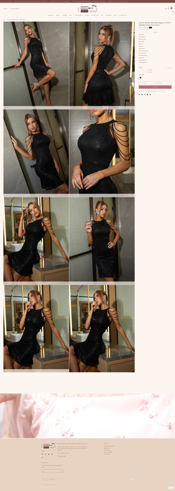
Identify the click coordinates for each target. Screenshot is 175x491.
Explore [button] (43, 450)
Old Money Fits (95, 15)
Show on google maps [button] (61, 456)
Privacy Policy (107, 450)
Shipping (140, 29)
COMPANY (106, 443)
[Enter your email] (61, 471)
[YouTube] (49, 454)
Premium (87, 15)
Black (140, 77)
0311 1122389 (59, 450)
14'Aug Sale (50, 15)
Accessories (108, 15)
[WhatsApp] (148, 94)
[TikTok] (43, 457)
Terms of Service (107, 454)
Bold (102, 15)
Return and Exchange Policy (109, 446)
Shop (70, 15)
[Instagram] (46, 454)
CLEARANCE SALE (123, 15)
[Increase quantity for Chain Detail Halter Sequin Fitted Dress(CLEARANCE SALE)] (144, 83)
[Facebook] (139, 94)
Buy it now (155, 87)
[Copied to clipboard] (150, 94)
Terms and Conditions (108, 452)
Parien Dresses (78, 15)
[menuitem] (51, 15)
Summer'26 (64, 15)
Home (4, 19)
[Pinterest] (145, 94)
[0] (171, 8)
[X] (142, 94)
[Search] (168, 8)
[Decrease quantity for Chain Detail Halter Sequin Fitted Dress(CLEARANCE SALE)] (140, 83)
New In (57, 15)
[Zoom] (66, 24)
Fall (115, 15)
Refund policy (106, 448)
